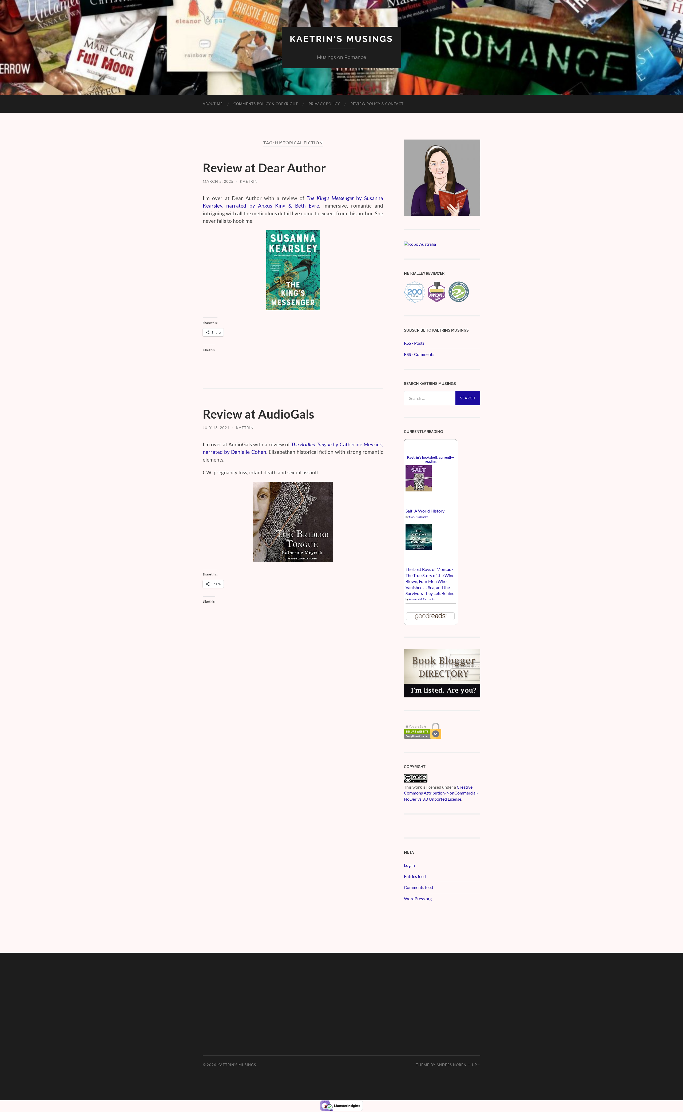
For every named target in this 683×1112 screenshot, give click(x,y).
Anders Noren (451, 1065)
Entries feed (415, 876)
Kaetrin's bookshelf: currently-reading (430, 459)
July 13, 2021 (216, 427)
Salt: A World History (425, 510)
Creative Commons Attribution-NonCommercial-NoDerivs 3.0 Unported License (441, 792)
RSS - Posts (414, 342)
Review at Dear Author (264, 168)
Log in (409, 865)
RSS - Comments (419, 354)
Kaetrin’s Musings (236, 1065)
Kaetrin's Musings (341, 39)
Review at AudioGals (258, 414)
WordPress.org (418, 898)
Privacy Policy (324, 104)
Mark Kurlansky (418, 516)
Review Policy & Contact (377, 104)
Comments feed (418, 887)
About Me (213, 104)
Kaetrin (249, 181)
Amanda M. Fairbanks (422, 599)
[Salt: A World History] (419, 489)
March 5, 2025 (218, 181)
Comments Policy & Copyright (265, 104)
